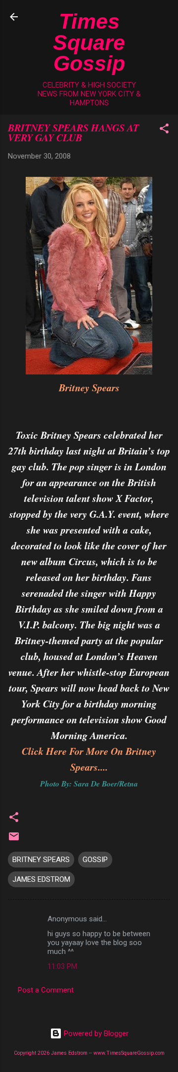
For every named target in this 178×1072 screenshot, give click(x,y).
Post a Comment (46, 990)
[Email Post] (14, 839)
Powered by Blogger (95, 1033)
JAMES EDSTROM (41, 879)
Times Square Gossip (89, 42)
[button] (164, 130)
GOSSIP (95, 859)
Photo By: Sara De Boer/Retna (89, 783)
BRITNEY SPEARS (41, 859)
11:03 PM (62, 966)
